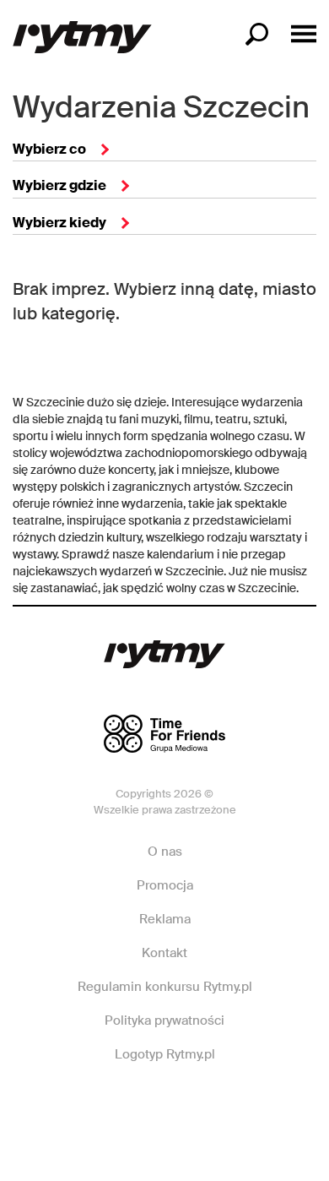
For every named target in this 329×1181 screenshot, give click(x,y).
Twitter (223, 1105)
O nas (165, 851)
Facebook (104, 1105)
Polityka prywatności (164, 1020)
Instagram (164, 1105)
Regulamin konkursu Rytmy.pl (165, 986)
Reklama (165, 919)
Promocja (165, 885)
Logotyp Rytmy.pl (165, 1054)
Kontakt (164, 952)
